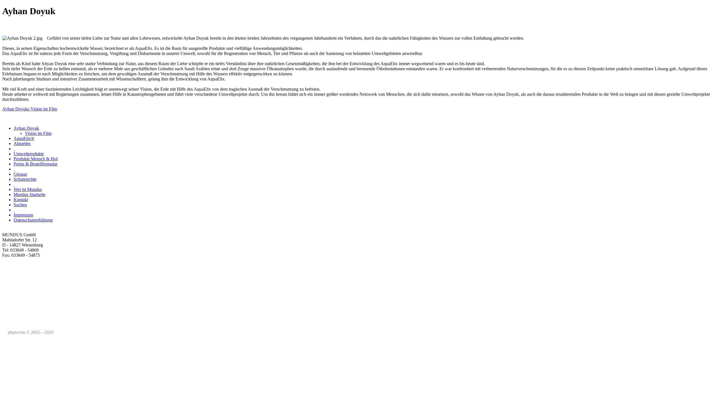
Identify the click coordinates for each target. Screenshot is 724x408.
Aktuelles (22, 143)
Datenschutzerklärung (33, 220)
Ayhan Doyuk (26, 128)
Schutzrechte (25, 179)
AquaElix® (24, 138)
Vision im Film (38, 133)
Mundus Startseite (30, 194)
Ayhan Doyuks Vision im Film (29, 109)
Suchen (20, 204)
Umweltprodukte (29, 153)
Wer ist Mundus (28, 189)
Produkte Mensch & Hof (36, 158)
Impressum (23, 214)
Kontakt (21, 199)
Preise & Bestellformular (35, 164)
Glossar (20, 174)
